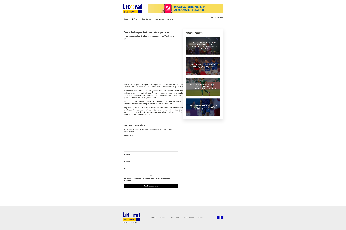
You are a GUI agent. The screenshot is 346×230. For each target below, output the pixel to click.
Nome (127, 155)
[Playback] (201, 20)
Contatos (170, 19)
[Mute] (205, 20)
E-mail (127, 162)
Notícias (134, 19)
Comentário (129, 135)
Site (125, 169)
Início (126, 19)
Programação (159, 19)
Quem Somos (146, 19)
